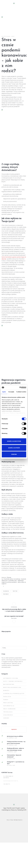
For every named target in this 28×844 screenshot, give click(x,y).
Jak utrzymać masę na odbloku (15, 736)
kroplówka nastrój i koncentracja (12, 579)
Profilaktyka (8, 702)
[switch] (24, 423)
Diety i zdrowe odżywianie (13, 681)
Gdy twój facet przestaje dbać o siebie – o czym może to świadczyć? (14, 610)
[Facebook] (11, 827)
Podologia (7, 696)
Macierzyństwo (8, 684)
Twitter (15, 591)
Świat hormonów (9, 708)
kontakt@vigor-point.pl (11, 780)
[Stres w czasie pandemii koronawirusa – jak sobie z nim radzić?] (14, 24)
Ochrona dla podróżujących (13, 693)
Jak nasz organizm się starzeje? (14, 616)
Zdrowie (9, 577)
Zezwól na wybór (14, 447)
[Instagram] (16, 827)
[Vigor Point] (14, 3)
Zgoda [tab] (4, 391)
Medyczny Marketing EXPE (18, 810)
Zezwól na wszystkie (14, 441)
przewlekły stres (12, 580)
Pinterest (6, 594)
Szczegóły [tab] (11, 391)
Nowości (6, 690)
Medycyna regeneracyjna (12, 687)
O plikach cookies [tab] (21, 391)
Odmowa (14, 454)
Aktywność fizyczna (10, 678)
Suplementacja (8, 705)
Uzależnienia (8, 715)
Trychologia (8, 711)
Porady (5, 699)
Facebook (6, 591)
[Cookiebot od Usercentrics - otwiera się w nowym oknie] (19, 388)
